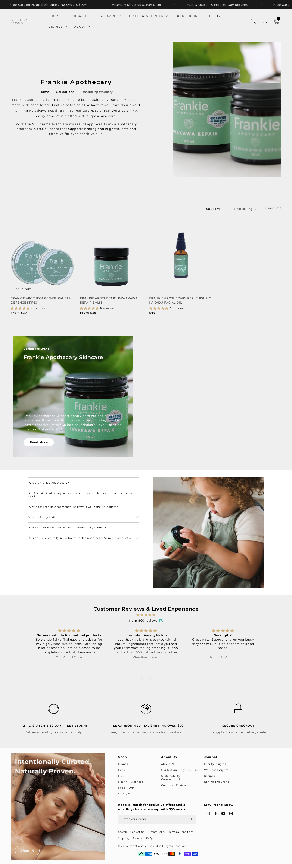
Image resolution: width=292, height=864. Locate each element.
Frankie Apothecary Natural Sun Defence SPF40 (41, 300)
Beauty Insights (215, 764)
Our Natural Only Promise (179, 770)
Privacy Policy (156, 831)
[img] (146, 615)
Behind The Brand (216, 781)
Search (122, 831)
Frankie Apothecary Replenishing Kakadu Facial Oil (180, 300)
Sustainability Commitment (170, 777)
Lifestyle (124, 793)
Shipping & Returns (130, 838)
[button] (253, 21)
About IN (167, 764)
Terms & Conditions (181, 831)
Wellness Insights (216, 770)
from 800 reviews (143, 620)
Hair (121, 776)
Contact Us (137, 831)
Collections (65, 92)
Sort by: (213, 209)
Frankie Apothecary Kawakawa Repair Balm (108, 300)
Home (44, 92)
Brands (123, 764)
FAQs (149, 838)
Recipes (209, 776)
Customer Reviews (174, 785)
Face (121, 770)
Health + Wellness (130, 781)
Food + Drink (127, 787)
